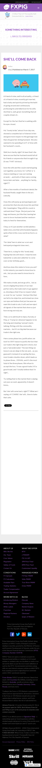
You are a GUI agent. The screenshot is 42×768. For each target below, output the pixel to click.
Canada (20, 684)
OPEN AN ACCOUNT (21, 2)
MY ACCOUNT (36, 2)
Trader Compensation (12, 589)
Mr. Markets (26, 610)
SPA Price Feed (27, 561)
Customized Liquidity (29, 568)
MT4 (23, 551)
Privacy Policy (20, 742)
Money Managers (10, 603)
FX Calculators (9, 579)
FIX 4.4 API (26, 558)
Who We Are (8, 551)
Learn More (29, 16)
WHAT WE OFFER (29, 548)
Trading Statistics (10, 586)
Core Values (8, 558)
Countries (13, 680)
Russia (4, 687)
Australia (13, 682)
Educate (25, 600)
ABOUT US (8, 548)
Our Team (7, 555)
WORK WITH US (11, 597)
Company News (27, 603)
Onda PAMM (26, 586)
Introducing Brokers (11, 600)
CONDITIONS (10, 572)
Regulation (7, 561)
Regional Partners (10, 613)
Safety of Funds (9, 565)
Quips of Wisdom (28, 617)
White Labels (8, 607)
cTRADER (25, 555)
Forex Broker (7, 677)
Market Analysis (27, 607)
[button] (38, 7)
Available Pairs (9, 582)
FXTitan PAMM (27, 576)
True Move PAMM (28, 582)
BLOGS (25, 597)
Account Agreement (11, 592)
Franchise (7, 610)
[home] (13, 8)
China (33, 684)
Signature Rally (29, 717)
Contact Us (8, 568)
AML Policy (30, 742)
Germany (26, 684)
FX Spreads (8, 576)
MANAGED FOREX (30, 572)
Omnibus (7, 617)
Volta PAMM (26, 579)
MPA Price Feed (28, 565)
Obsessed (25, 613)
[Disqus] (21, 441)
